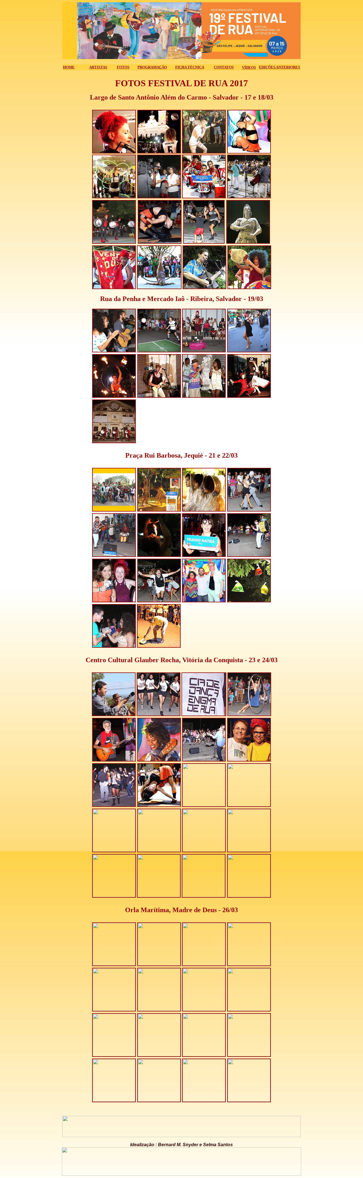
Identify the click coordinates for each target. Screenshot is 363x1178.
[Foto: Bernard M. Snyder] (204, 287)
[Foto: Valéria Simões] (114, 152)
